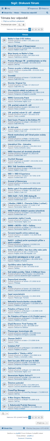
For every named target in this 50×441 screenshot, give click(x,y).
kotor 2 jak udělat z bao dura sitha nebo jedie (27, 250)
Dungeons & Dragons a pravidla (25, 94)
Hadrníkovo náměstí (21, 57)
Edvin (25, 205)
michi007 (26, 161)
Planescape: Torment (21, 298)
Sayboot (26, 244)
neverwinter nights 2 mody (19, 218)
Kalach (25, 176)
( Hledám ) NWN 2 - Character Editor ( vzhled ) (27, 203)
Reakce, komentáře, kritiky (23, 357)
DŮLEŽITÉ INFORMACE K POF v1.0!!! (24, 257)
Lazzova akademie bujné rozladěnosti (27, 140)
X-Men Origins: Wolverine (19, 398)
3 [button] (35, 29)
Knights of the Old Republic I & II (25, 253)
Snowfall (11, 76)
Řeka (10, 287)
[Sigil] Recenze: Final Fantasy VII (22, 324)
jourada (25, 296)
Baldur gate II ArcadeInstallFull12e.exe (24, 189)
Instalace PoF (14, 346)
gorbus (25, 333)
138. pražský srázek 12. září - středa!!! (24, 113)
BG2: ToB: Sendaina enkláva (20, 166)
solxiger (26, 122)
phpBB (18, 433)
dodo (25, 340)
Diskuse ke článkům (21, 327)
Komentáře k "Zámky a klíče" (20, 353)
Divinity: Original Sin (17, 83)
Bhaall (25, 153)
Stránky (17, 268)
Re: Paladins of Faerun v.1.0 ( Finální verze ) (27, 316)
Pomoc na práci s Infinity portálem (23, 68)
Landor (25, 129)
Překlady (17, 42)
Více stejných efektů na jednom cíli (23, 90)
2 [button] (32, 29)
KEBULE (26, 407)
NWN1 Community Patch (18, 98)
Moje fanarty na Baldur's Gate (20, 53)
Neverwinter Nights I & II (22, 101)
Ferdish (26, 213)
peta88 (25, 63)
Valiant (25, 198)
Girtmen (26, 220)
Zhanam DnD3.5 (15, 339)
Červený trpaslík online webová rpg (23, 233)
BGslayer (26, 259)
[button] (42, 29)
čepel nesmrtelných (16, 294)
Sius (24, 385)
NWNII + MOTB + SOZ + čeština (21, 226)
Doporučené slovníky (17, 279)
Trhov (16, 72)
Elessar (26, 183)
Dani (25, 55)
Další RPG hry (19, 79)
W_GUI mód (13, 127)
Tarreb (25, 281)
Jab (24, 252)
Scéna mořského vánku (22, 148)
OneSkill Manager (15, 159)
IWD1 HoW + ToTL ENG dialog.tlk (22, 196)
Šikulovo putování (16, 383)
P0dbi (25, 85)
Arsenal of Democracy (17, 181)
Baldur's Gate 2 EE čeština (19, 39)
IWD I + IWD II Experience (19, 174)
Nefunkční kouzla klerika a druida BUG (24, 302)
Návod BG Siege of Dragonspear (22, 46)
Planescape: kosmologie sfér (20, 331)
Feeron (25, 77)
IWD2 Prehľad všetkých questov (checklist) (26, 211)
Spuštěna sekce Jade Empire (20, 265)
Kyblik (25, 362)
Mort (25, 40)
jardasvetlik (27, 48)
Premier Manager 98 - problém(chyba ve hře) (27, 61)
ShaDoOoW (27, 92)
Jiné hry (17, 64)
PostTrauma (27, 274)
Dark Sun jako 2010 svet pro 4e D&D (23, 361)
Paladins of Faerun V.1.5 (18, 309)
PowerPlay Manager (16, 390)
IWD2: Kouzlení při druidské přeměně (24, 152)
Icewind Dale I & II (20, 155)
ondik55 (26, 235)
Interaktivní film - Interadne (19, 144)
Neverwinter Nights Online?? (20, 375)
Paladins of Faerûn (20, 261)
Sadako (26, 355)
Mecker (26, 146)
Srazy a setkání (19, 109)
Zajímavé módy (14, 368)
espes (25, 168)
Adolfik (25, 190)
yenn (25, 107)
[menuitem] (7, 8)
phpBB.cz (30, 436)
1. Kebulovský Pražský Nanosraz (22, 405)
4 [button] (38, 29)
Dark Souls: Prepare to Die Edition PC (24, 120)
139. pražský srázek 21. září (20, 105)
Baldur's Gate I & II (20, 49)
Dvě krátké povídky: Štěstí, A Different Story (26, 272)
